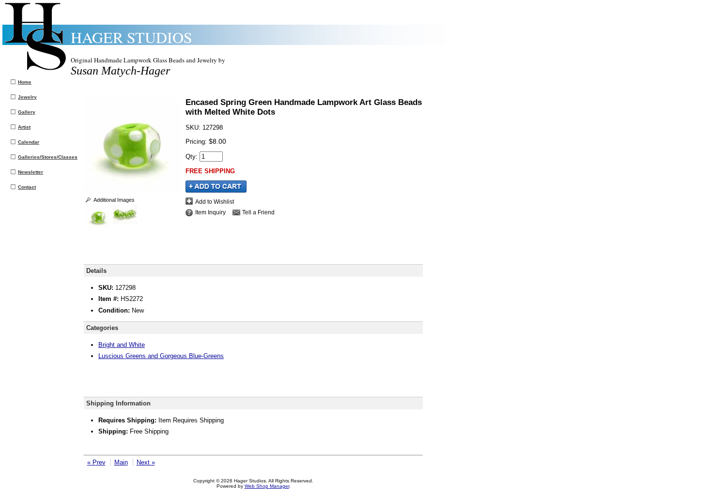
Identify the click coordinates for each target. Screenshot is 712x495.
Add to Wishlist (214, 201)
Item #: (109, 298)
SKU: (194, 127)
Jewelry (27, 97)
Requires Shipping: (127, 420)
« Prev (96, 462)
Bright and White (121, 344)
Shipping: (113, 431)
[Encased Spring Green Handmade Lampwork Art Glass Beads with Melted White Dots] (132, 191)
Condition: (114, 310)
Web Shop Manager (267, 486)
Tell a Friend (258, 212)
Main (121, 462)
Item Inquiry (210, 212)
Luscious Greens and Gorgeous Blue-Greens (161, 356)
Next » (146, 462)
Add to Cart (216, 186)
